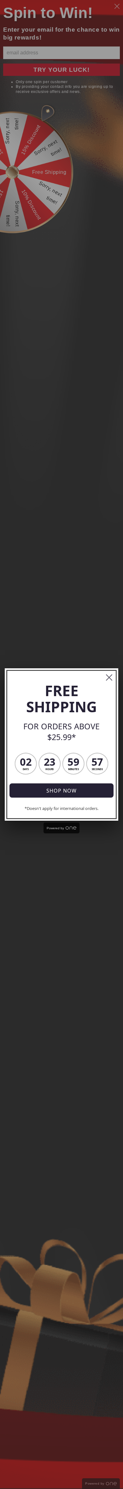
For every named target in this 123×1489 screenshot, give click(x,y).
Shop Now (61, 790)
